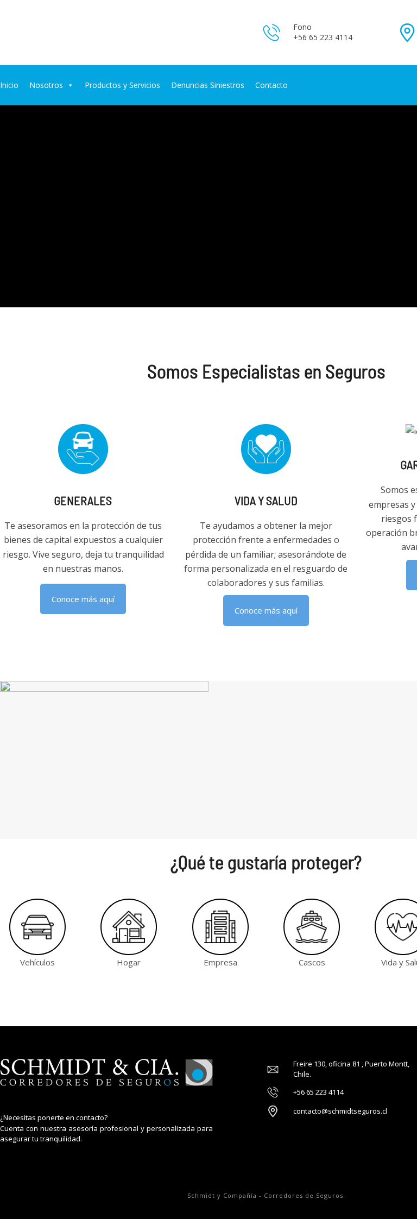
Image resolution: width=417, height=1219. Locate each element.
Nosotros (46, 85)
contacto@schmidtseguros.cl (340, 1111)
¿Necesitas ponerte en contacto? (54, 1117)
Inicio (9, 85)
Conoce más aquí (83, 598)
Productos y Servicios (122, 85)
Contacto (271, 85)
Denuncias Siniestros (207, 85)
